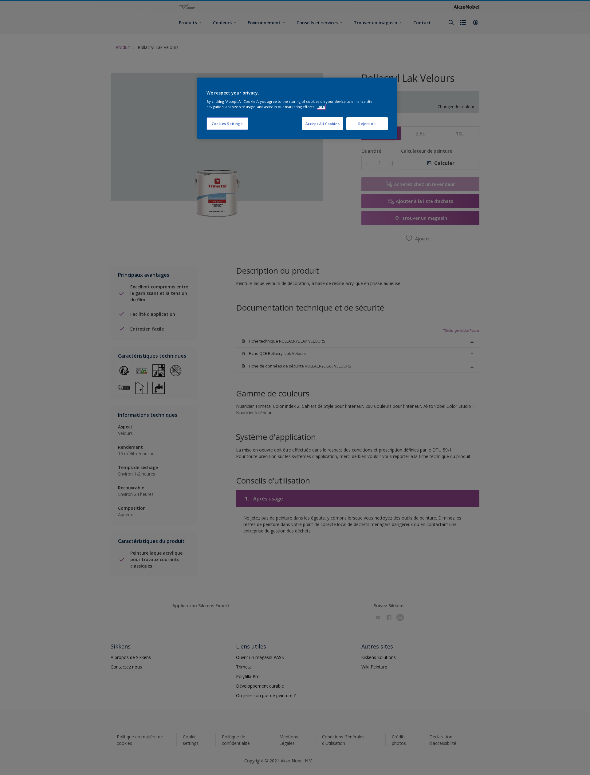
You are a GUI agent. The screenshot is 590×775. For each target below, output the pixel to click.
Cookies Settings (227, 123)
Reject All (367, 123)
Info (321, 106)
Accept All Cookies (322, 123)
